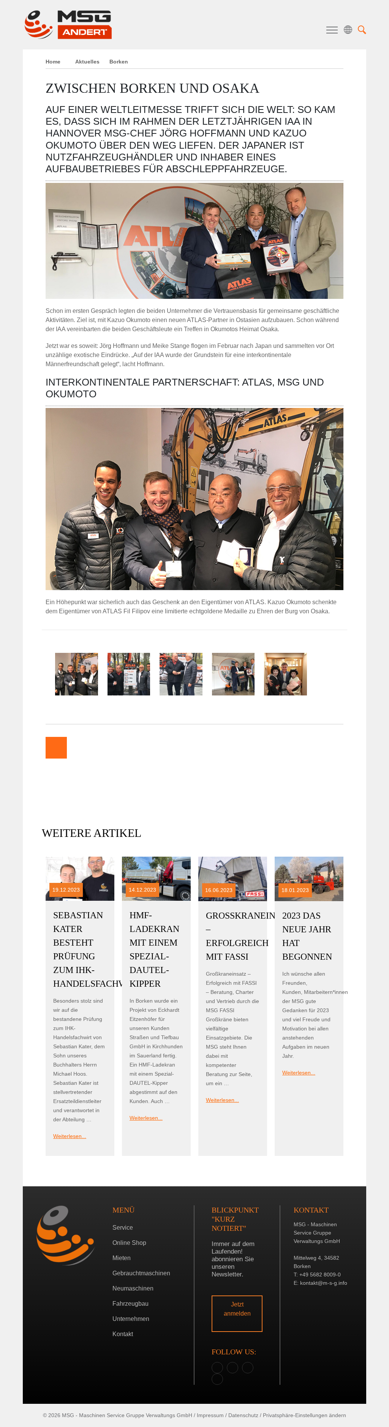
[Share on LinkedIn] (124, 748)
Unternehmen (130, 1319)
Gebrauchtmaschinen (141, 1273)
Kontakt (122, 1334)
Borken (193, 734)
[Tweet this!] (101, 748)
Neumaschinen (132, 1288)
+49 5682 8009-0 (320, 1274)
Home (53, 62)
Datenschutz (243, 1415)
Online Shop (129, 1243)
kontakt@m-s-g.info (323, 1283)
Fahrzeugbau (130, 1303)
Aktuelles (87, 62)
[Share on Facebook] (79, 748)
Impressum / (212, 1415)
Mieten (121, 1258)
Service (122, 1227)
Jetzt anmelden (237, 1309)
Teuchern (193, 746)
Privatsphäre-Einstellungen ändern (304, 1415)
